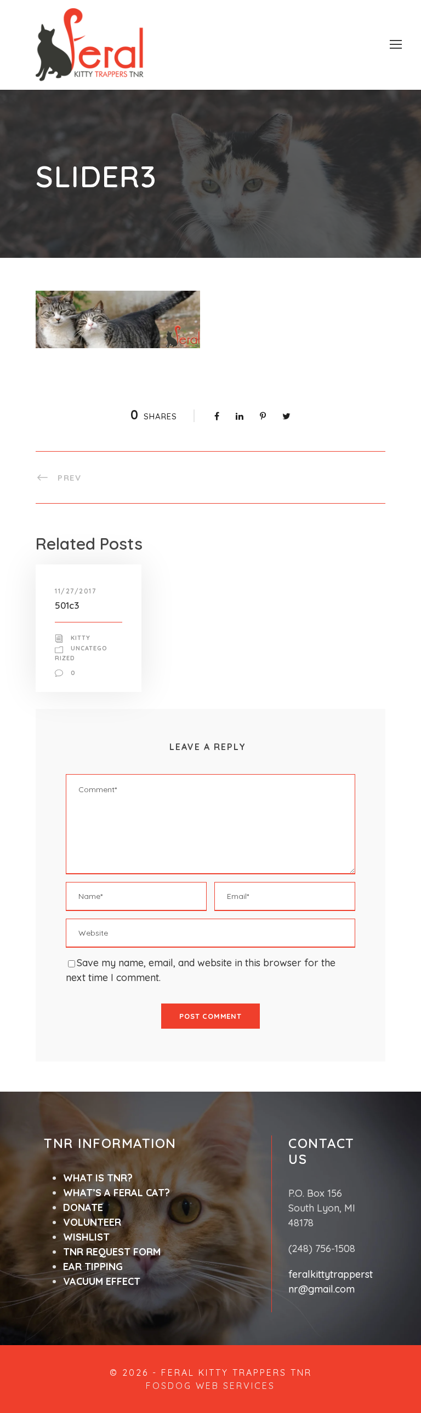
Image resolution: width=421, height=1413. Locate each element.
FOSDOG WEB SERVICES (210, 1385)
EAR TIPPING (93, 1266)
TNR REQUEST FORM (112, 1251)
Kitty (80, 638)
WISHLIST (86, 1237)
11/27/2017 (75, 591)
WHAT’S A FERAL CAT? (116, 1192)
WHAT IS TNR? (98, 1178)
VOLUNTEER (92, 1222)
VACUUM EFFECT (101, 1281)
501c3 (67, 605)
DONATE (83, 1207)
